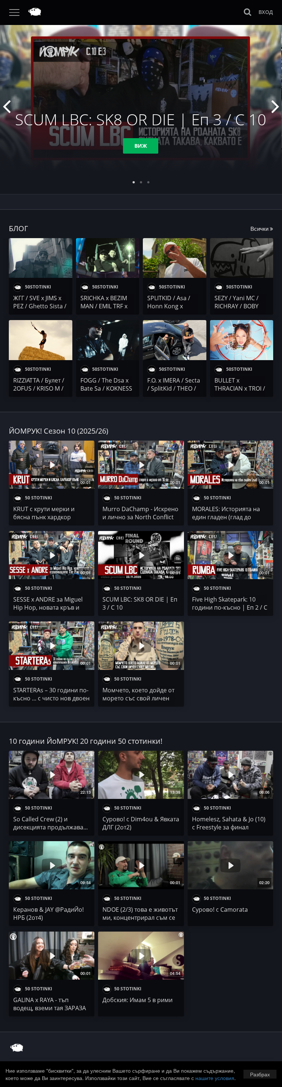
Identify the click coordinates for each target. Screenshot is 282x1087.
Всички (260, 228)
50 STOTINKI (38, 498)
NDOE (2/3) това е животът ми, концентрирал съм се (140, 913)
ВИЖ (140, 145)
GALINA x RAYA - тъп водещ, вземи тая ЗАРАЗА (49, 1004)
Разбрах (260, 1074)
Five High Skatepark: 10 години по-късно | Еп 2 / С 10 (229, 607)
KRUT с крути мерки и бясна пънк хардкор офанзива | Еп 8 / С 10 (44, 517)
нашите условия (214, 1077)
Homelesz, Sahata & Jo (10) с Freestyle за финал (228, 823)
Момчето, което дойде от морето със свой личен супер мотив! (138, 698)
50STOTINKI (37, 287)
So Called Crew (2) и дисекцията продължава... (50, 823)
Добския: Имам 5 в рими (137, 1000)
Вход (265, 11)
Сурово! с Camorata (220, 909)
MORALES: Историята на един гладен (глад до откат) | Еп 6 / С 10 (226, 517)
